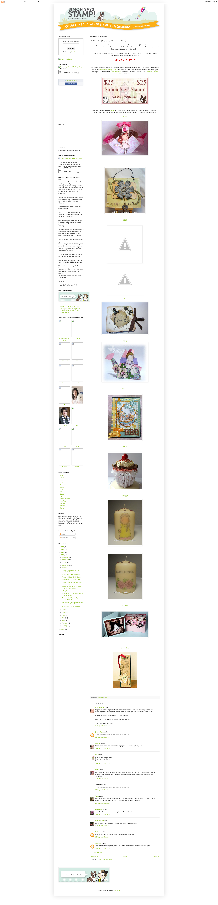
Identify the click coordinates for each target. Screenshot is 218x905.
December (65, 557)
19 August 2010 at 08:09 (102, 748)
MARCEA (125, 496)
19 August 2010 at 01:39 (102, 737)
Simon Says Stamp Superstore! (69, 306)
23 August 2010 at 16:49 (102, 826)
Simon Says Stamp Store (107, 69)
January (64, 626)
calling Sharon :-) (67, 591)
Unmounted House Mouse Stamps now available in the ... (72, 603)
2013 (62, 547)
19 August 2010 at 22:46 (102, 778)
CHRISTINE (125, 648)
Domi (61, 489)
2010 (62, 555)
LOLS (125, 164)
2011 (62, 552)
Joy (61, 496)
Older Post (155, 856)
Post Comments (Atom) (106, 859)
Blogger (117, 890)
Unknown (98, 832)
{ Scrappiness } (100, 707)
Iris (61, 492)
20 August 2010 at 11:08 (102, 803)
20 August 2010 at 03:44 (102, 790)
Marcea (62, 503)
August (64, 568)
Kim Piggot (63, 501)
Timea (62, 508)
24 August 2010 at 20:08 (102, 848)
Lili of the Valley (116, 72)
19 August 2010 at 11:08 (102, 763)
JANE (125, 446)
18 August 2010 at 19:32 (102, 726)
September (65, 565)
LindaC (97, 769)
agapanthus (99, 809)
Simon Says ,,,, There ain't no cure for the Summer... (72, 594)
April (63, 618)
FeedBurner (75, 52)
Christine (63, 485)
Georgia (97, 743)
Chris (61, 482)
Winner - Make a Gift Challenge (71, 577)
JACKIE (125, 117)
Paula (97, 754)
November (65, 560)
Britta (61, 480)
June (64, 612)
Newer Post (94, 856)
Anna (61, 475)
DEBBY (125, 388)
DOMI (125, 341)
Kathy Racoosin (65, 499)
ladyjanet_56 (99, 820)
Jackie (112, 110)
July (63, 610)
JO (125, 298)
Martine (62, 505)
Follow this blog (71, 83)
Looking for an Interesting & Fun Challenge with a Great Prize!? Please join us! (70, 310)
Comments (64, 537)
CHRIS (125, 220)
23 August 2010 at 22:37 (102, 837)
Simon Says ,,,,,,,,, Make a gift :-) (71, 579)
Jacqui (62, 494)
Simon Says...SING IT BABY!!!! (71, 606)
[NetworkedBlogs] (71, 80)
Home (125, 856)
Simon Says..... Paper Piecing (71, 574)
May (63, 615)
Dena (62, 487)
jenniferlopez (99, 732)
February (65, 623)
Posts (63, 534)
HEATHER (124, 605)
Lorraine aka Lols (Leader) (64, 339)
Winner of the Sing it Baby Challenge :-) (70, 598)
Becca (62, 478)
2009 (62, 629)
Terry (97, 796)
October (64, 562)
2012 (62, 549)
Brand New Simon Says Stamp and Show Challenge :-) (71, 587)
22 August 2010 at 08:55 (102, 814)
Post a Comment (98, 852)
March (64, 620)
